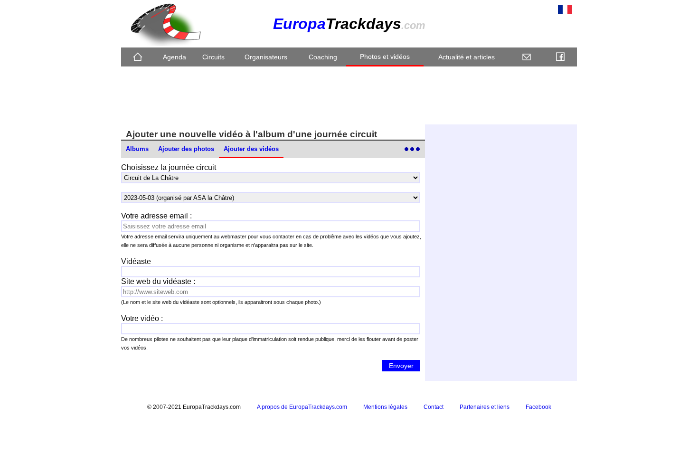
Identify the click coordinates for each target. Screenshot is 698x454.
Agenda (174, 57)
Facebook (538, 407)
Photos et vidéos (385, 56)
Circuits (213, 57)
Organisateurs (266, 57)
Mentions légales (385, 407)
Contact (433, 407)
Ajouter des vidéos (251, 148)
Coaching (323, 57)
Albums (137, 148)
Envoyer (401, 365)
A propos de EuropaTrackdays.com (302, 407)
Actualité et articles (466, 57)
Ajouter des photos (186, 148)
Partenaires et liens (484, 407)
